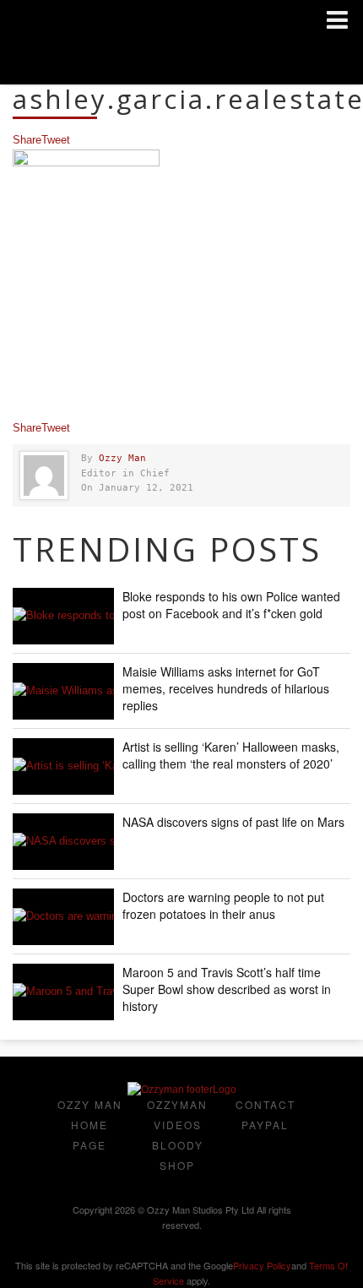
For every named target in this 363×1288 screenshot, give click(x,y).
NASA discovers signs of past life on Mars (233, 821)
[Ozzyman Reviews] (181, 1089)
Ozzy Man (122, 458)
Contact (265, 1104)
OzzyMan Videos (177, 1114)
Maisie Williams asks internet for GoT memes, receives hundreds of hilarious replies (225, 688)
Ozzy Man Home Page (89, 1124)
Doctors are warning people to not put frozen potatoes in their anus (223, 905)
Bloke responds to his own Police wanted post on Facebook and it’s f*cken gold (231, 605)
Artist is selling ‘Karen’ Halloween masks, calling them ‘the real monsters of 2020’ (230, 755)
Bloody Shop (177, 1155)
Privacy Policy (262, 1265)
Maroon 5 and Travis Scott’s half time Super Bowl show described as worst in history (226, 989)
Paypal (265, 1124)
